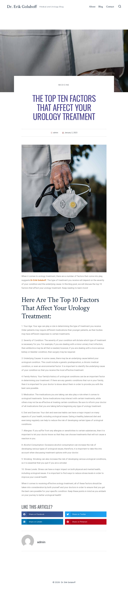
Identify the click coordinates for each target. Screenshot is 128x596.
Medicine (63, 85)
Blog (100, 6)
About (92, 6)
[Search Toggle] (120, 7)
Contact (110, 6)
